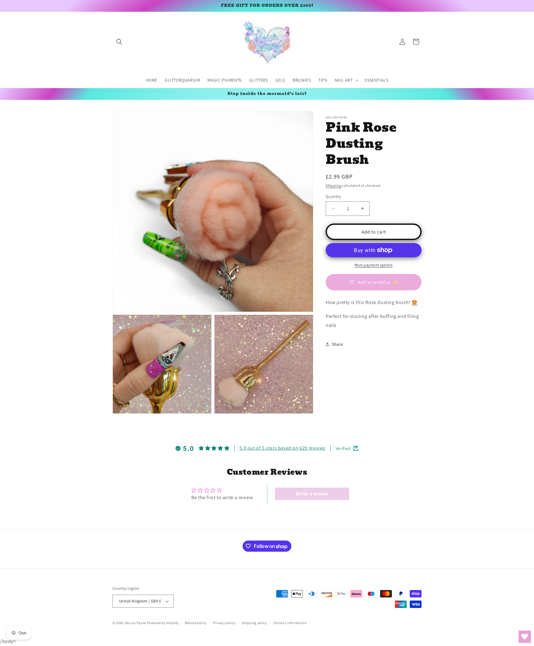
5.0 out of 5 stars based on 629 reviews (282, 448)
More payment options (374, 265)
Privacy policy (224, 623)
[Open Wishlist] (525, 637)
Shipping (333, 185)
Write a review (312, 493)
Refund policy (196, 623)
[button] (119, 42)
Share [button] (337, 344)
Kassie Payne (136, 623)
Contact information (290, 623)
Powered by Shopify (163, 623)
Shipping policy (254, 623)
